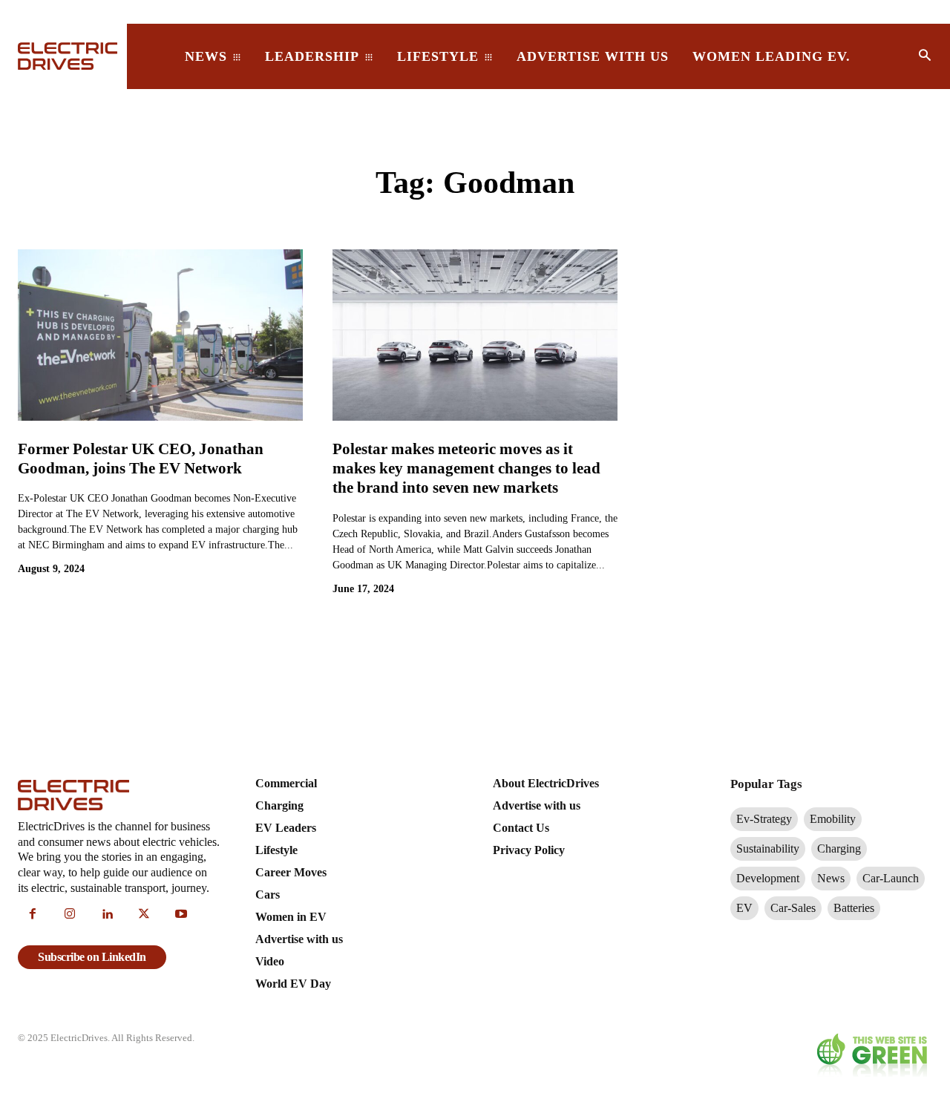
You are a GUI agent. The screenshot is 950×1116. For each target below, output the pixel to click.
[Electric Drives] (63, 56)
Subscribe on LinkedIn (92, 957)
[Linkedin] (107, 915)
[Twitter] (144, 915)
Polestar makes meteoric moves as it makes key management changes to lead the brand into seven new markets (466, 468)
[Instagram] (70, 915)
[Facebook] (33, 915)
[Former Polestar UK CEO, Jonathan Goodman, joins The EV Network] (160, 334)
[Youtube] (181, 915)
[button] (924, 56)
